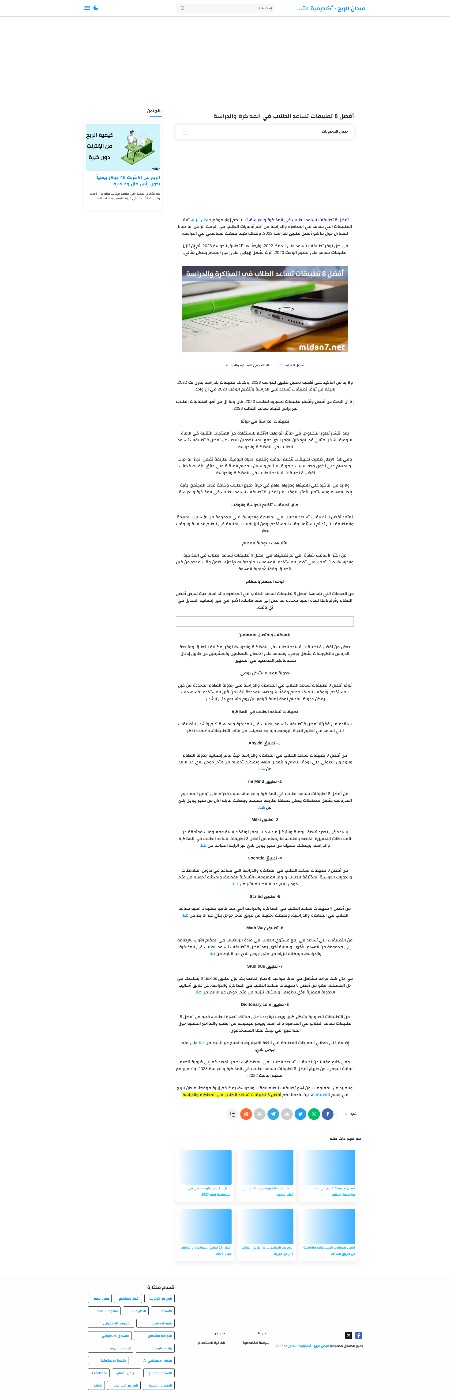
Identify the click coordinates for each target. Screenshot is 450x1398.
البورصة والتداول (160, 1336)
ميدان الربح (201, 219)
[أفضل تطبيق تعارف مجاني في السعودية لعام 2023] (205, 1167)
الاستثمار (166, 1311)
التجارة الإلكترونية (113, 1360)
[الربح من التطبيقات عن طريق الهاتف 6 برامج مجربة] (266, 1226)
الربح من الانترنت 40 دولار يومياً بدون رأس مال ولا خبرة (128, 180)
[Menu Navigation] (87, 8)
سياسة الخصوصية (256, 1343)
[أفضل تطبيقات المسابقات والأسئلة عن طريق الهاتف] (328, 1226)
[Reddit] (247, 1116)
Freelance (99, 1373)
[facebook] (358, 1335)
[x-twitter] (348, 1335)
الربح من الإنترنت (160, 1298)
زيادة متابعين (163, 1348)
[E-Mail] (288, 1116)
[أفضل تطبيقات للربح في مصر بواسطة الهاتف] (328, 1167)
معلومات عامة (107, 1311)
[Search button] (181, 8)
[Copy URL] (233, 1116)
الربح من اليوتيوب (118, 1348)
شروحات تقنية (161, 1323)
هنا (262, 768)
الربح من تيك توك (125, 1385)
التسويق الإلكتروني (117, 1323)
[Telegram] (274, 1116)
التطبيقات (321, 1094)
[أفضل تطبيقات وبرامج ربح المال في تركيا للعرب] (266, 1167)
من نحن (219, 1333)
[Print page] (260, 1116)
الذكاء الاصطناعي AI (157, 1360)
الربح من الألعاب (127, 1373)
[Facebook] (328, 1116)
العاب (98, 1385)
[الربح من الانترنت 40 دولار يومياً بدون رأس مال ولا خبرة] (123, 147)
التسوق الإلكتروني (115, 1336)
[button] (96, 8)
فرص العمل (101, 1298)
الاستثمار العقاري (160, 1373)
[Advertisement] (225, 63)
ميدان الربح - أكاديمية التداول (330, 8)
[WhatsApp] (315, 1116)
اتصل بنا (264, 1333)
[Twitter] (301, 1116)
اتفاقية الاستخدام (211, 1343)
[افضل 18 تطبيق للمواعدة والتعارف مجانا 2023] (205, 1226)
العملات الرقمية (160, 1385)
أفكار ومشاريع (129, 1298)
